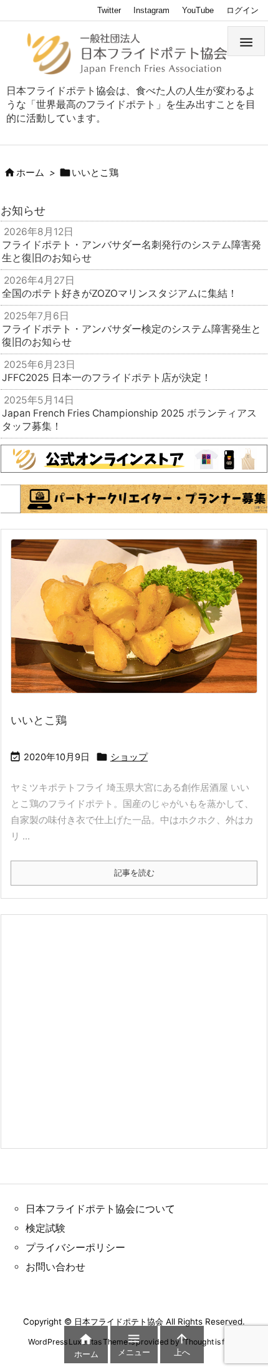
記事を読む (134, 872)
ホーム (30, 172)
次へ (251, 495)
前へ (16, 495)
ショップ (129, 757)
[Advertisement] (110, 1030)
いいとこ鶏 (39, 720)
